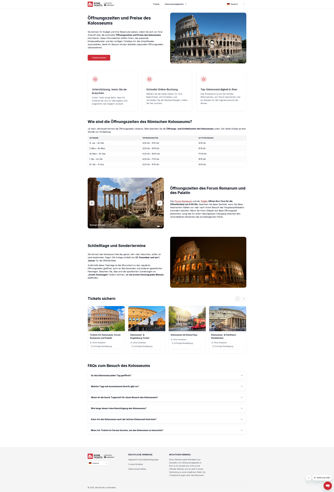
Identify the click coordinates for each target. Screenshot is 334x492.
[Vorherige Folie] (91, 319)
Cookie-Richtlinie (135, 464)
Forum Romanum (183, 201)
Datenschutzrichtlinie (137, 469)
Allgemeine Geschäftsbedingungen (143, 459)
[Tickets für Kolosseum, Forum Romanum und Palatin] (106, 329)
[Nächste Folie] (122, 319)
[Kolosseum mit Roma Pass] (187, 329)
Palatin (204, 201)
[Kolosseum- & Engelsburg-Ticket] (146, 329)
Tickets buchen (99, 58)
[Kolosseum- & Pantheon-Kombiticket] (227, 329)
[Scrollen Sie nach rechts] (243, 298)
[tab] (158, 226)
